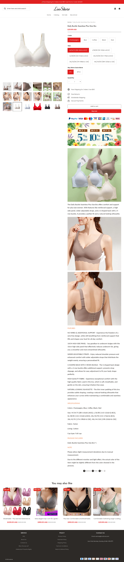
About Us (23, 539)
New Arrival (73, 15)
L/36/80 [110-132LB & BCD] (101, 50)
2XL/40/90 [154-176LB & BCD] (103, 56)
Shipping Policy (62, 543)
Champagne (74, 40)
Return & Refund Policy (62, 549)
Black (104, 40)
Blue (85, 40)
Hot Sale (64, 15)
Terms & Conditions (62, 546)
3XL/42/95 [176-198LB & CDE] (79, 62)
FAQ (24, 536)
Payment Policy (62, 539)
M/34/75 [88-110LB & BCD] (78, 50)
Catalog (56, 15)
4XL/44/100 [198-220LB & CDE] (104, 62)
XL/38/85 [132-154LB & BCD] (78, 56)
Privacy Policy (62, 536)
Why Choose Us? (24, 546)
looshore (11, 559)
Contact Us (23, 543)
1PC (70, 72)
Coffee (94, 40)
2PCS (79, 72)
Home (49, 15)
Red (112, 40)
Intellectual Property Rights (24, 549)
